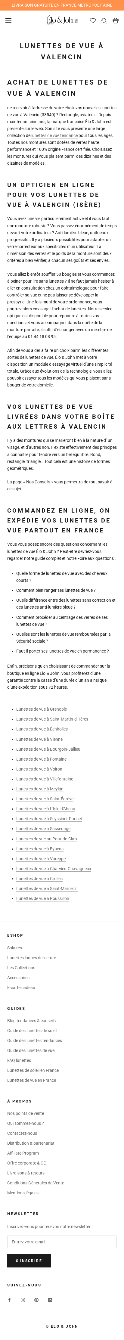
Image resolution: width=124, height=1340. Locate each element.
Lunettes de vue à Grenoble (41, 709)
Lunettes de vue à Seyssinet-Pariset (49, 818)
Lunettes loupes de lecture (31, 957)
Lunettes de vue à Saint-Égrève (44, 798)
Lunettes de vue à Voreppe (41, 858)
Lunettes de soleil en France (33, 1070)
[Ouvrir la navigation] (8, 20)
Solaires (14, 947)
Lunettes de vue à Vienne (39, 739)
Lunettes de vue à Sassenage (43, 828)
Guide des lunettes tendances (34, 1040)
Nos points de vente (25, 1113)
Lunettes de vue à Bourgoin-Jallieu (48, 749)
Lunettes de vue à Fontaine (41, 759)
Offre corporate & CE (26, 1163)
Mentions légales (23, 1192)
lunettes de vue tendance (54, 135)
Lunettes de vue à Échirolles (42, 729)
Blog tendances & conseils (31, 1020)
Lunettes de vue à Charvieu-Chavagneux (53, 868)
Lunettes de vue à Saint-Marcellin (47, 888)
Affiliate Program (23, 1153)
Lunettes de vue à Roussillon (42, 898)
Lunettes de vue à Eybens (40, 848)
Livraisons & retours (26, 1173)
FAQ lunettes (19, 1060)
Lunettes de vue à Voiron (39, 769)
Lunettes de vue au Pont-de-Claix (46, 838)
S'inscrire (29, 1261)
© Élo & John (62, 1326)
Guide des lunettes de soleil (32, 1030)
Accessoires (18, 977)
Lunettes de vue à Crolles (39, 878)
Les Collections (21, 967)
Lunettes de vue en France (31, 1080)
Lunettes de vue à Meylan (40, 788)
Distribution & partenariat (30, 1143)
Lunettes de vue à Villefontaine (44, 779)
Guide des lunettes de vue (30, 1050)
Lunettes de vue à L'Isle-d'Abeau (45, 808)
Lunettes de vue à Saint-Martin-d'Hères (52, 719)
